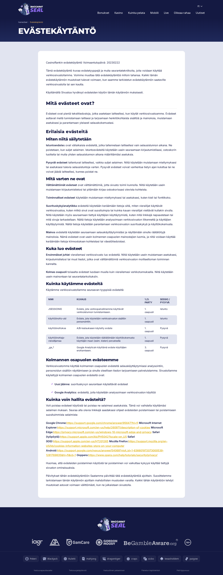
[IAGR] (37, 542)
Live (166, 13)
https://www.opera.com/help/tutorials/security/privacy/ (122, 455)
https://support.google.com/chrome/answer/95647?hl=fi (102, 423)
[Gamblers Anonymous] (54, 542)
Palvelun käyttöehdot (151, 570)
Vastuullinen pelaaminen (114, 570)
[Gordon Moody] (106, 542)
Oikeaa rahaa (182, 13)
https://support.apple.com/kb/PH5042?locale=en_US (93, 436)
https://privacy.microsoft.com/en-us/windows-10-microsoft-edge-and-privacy (102, 432)
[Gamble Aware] (151, 542)
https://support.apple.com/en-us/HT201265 (80, 441)
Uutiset (200, 13)
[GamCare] (78, 542)
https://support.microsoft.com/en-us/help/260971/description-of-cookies (103, 427)
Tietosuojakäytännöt (78, 570)
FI (199, 6)
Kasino (118, 13)
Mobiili (154, 13)
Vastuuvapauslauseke (43, 570)
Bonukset (103, 13)
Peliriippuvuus (183, 570)
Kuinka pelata (136, 13)
